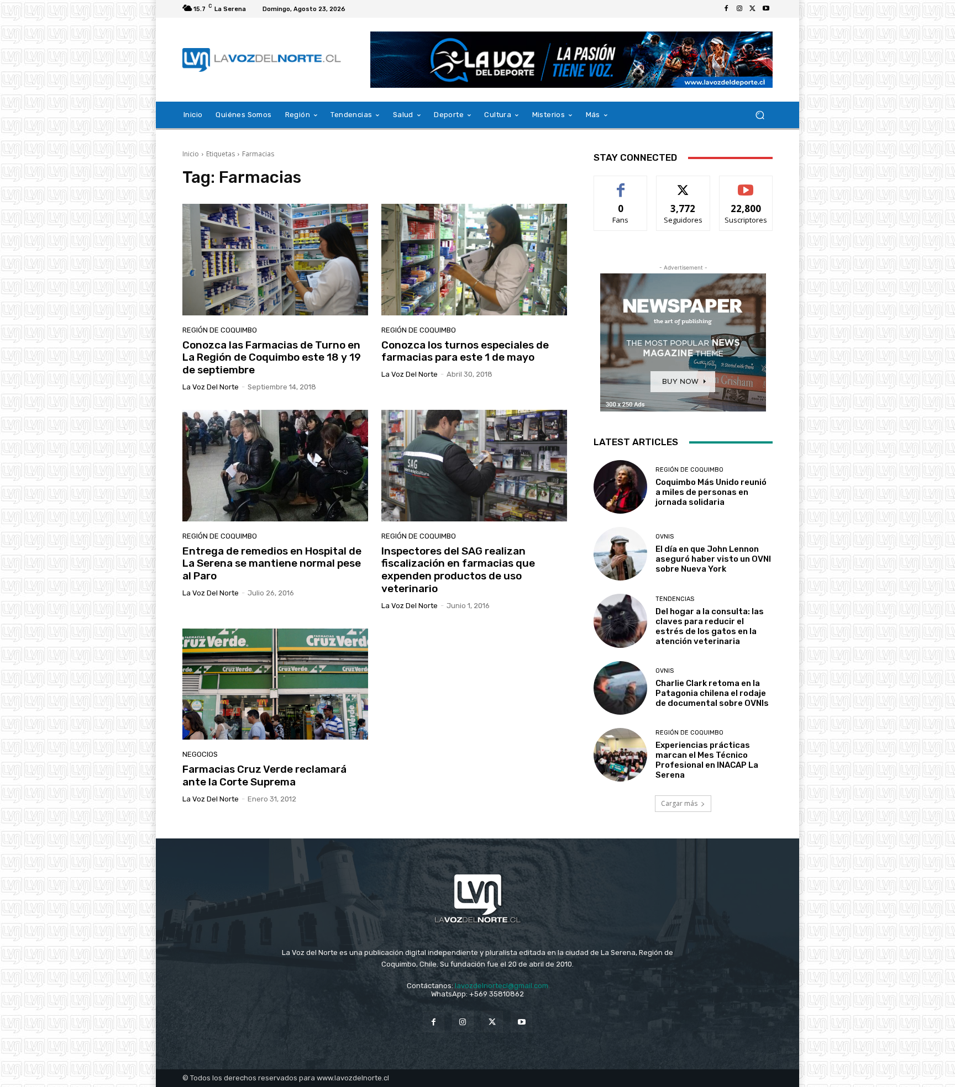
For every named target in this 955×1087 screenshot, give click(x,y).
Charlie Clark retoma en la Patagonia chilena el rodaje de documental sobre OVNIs (712, 693)
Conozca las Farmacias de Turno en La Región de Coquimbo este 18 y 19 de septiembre (271, 358)
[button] (760, 115)
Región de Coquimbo (219, 330)
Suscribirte (746, 184)
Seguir (683, 184)
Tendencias (674, 599)
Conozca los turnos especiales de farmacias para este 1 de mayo (465, 351)
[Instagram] (739, 8)
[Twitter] (752, 8)
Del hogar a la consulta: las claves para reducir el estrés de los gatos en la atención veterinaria (709, 626)
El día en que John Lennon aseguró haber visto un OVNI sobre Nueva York (713, 559)
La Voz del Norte (210, 387)
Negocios (200, 754)
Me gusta (621, 184)
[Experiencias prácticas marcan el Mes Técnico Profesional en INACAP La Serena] (620, 755)
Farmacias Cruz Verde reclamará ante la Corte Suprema (264, 775)
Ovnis (664, 537)
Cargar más (679, 803)
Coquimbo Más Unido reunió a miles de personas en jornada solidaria (711, 492)
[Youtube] (766, 8)
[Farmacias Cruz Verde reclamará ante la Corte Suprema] (275, 684)
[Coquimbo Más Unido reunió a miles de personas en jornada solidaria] (620, 487)
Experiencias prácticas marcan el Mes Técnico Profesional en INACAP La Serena (706, 760)
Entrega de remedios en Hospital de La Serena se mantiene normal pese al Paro (271, 564)
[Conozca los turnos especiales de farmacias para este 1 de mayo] (474, 259)
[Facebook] (726, 8)
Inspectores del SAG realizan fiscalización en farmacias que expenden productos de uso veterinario (458, 570)
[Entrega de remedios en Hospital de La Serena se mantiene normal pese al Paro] (275, 465)
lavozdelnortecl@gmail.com (501, 986)
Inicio (190, 154)
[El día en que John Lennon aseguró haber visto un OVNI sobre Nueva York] (620, 554)
